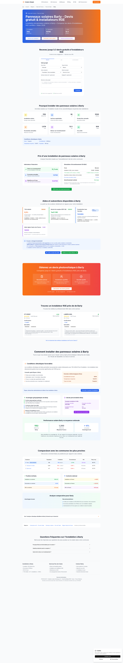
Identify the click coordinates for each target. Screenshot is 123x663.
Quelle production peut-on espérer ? (42, 548)
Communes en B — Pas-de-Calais (37, 525)
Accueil (27, 6)
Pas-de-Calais (49, 6)
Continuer (77, 90)
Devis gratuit (96, 2)
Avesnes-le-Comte (31, 465)
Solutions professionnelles (67, 38)
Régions (32, 6)
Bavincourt (29, 468)
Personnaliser (115, 659)
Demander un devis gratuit (50, 38)
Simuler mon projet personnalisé (62, 189)
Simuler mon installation (33, 38)
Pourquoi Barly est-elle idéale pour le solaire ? (44, 544)
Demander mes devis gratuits (61, 288)
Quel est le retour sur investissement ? (42, 552)
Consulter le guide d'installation (90, 390)
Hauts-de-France (39, 6)
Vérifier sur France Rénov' (68, 252)
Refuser (101, 659)
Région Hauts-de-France (67, 525)
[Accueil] (23, 6)
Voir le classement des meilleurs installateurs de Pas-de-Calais (61, 340)
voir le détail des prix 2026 (75, 183)
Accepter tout (108, 656)
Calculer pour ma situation (82, 412)
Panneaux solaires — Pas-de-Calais (53, 525)
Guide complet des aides (53, 252)
